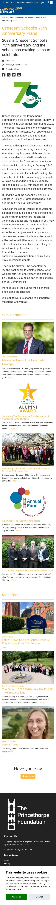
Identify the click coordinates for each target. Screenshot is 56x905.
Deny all (39, 897)
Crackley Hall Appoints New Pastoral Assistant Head (27, 570)
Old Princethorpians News (13, 686)
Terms (6, 860)
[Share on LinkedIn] (13, 76)
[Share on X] (8, 76)
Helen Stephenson (20, 65)
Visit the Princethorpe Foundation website (21, 2)
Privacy (7, 863)
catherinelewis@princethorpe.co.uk (22, 256)
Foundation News (16, 17)
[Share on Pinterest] (19, 76)
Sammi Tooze (10, 744)
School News (7, 637)
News (4, 17)
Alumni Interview (9, 741)
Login (41, 2)
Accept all (16, 897)
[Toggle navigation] (51, 2)
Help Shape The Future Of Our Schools (21, 521)
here (19, 889)
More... (11, 377)
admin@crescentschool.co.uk (26, 244)
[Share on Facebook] (3, 76)
